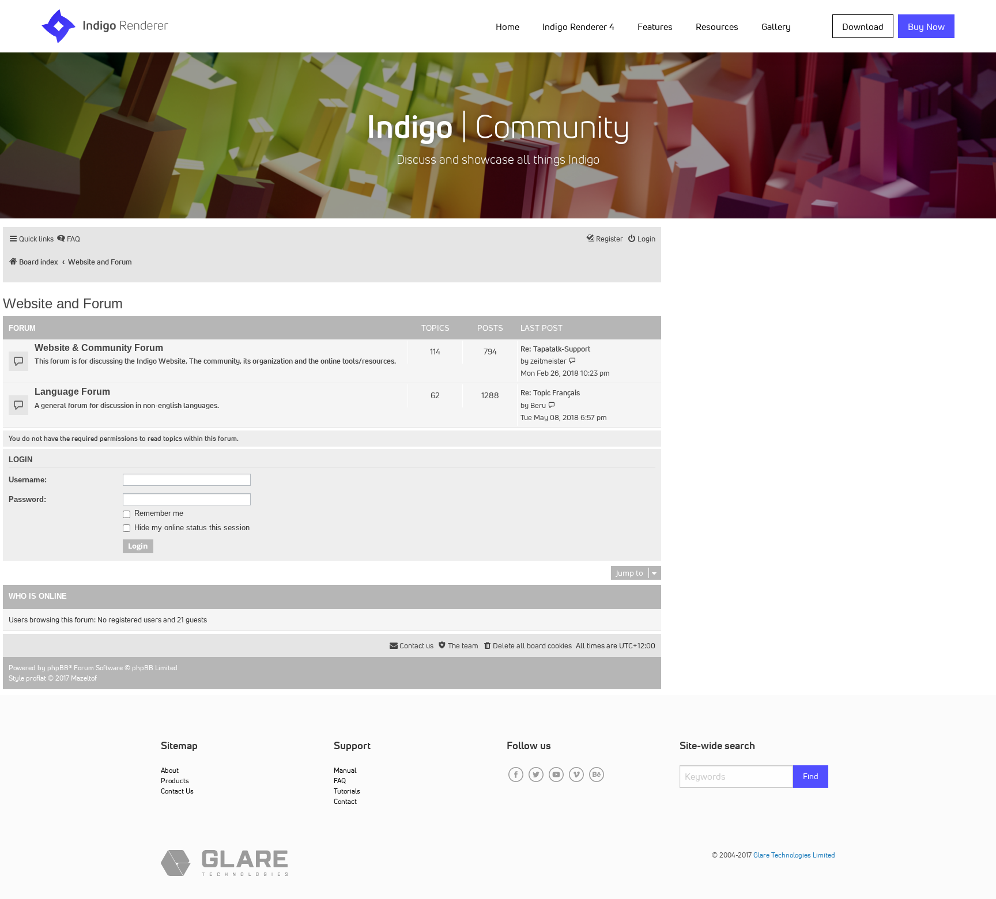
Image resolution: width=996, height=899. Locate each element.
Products (175, 780)
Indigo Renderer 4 (578, 26)
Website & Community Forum (99, 348)
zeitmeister (548, 361)
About (170, 770)
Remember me (157, 513)
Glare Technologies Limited (794, 855)
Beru (538, 405)
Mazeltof (84, 678)
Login (20, 460)
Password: (27, 499)
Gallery (776, 26)
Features (655, 26)
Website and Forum (63, 303)
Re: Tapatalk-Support (555, 349)
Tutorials (347, 791)
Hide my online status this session (191, 528)
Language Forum (72, 391)
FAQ (340, 780)
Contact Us (177, 791)
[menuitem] (509, 26)
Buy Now (926, 26)
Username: (28, 480)
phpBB (58, 668)
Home (507, 26)
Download (863, 26)
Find (810, 776)
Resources (717, 26)
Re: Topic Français (550, 393)
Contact (345, 801)
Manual (345, 770)
